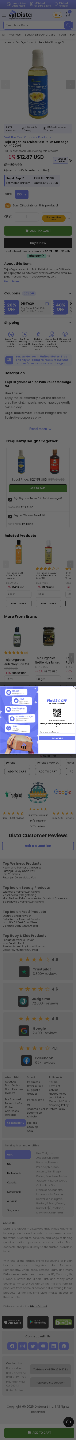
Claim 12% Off (57, 738)
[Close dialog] (74, 687)
